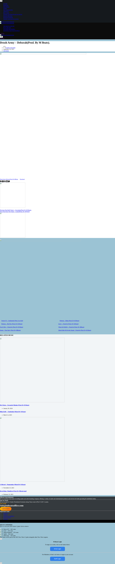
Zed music (6, 50)
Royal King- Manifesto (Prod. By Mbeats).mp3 (13, 491)
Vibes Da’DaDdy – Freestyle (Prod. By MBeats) (71, 327)
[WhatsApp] (9, 181)
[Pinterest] (5, 181)
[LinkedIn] (7, 181)
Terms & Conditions (8, 516)
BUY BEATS (7, 27)
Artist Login (57, 549)
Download (22, 179)
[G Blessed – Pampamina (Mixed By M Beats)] (32, 481)
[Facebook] (1, 181)
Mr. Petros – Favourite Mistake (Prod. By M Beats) (14, 405)
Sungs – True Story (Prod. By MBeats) (10, 330)
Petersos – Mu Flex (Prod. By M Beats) (11, 324)
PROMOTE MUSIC (9, 26)
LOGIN (2, 33)
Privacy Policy (7, 517)
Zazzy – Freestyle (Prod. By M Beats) (68, 324)
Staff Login (57, 559)
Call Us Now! (5, 508)
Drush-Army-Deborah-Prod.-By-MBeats (9, 179)
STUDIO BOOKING (9, 29)
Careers (5, 514)
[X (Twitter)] (3, 181)
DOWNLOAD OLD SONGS (11, 30)
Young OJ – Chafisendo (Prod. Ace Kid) (12, 320)
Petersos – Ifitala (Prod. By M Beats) (69, 320)
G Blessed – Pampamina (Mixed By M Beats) (13, 484)
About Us (6, 513)
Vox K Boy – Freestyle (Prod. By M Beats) (11, 327)
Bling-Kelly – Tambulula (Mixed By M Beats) (13, 411)
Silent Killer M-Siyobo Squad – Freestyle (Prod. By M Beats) (74, 330)
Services (5, 519)
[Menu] (1, 37)
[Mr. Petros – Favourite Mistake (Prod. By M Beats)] (32, 401)
